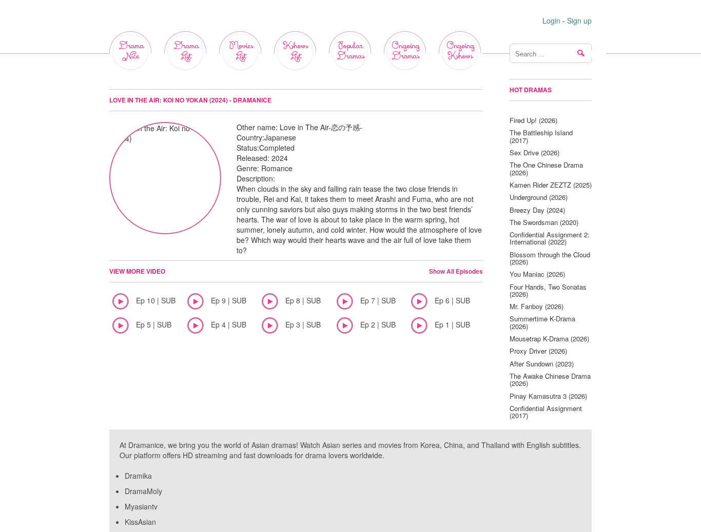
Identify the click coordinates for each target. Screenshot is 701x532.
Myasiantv (141, 506)
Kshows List (295, 51)
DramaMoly (143, 491)
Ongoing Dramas (405, 51)
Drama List (186, 51)
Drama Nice (131, 51)
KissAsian (140, 522)
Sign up (579, 20)
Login (551, 20)
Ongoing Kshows (460, 51)
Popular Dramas (350, 51)
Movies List (241, 51)
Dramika (138, 475)
